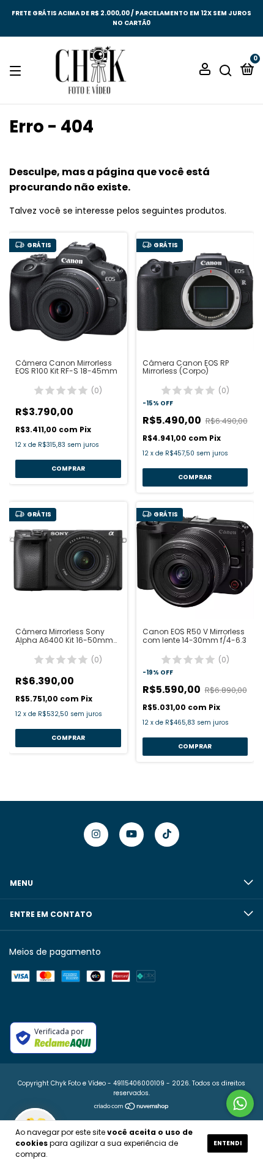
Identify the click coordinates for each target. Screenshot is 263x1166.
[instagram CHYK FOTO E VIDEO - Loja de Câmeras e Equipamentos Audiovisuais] (96, 834)
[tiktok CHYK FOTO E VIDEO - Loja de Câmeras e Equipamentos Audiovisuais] (167, 834)
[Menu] (17, 70)
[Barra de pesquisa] (225, 70)
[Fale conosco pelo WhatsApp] (240, 1103)
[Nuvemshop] (132, 1107)
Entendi (227, 1143)
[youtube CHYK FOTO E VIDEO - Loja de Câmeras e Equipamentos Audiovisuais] (131, 834)
